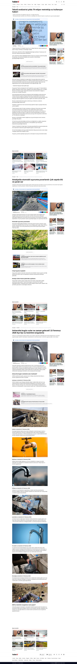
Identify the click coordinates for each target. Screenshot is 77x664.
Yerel (17, 6)
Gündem (18, 327)
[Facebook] (57, 2)
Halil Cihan (14, 46)
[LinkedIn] (64, 2)
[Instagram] (61, 2)
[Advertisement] (30, 143)
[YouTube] (47, 45)
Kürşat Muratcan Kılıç (16, 212)
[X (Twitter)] (59, 2)
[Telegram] (61, 655)
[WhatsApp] (45, 45)
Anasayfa (14, 6)
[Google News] (39, 45)
